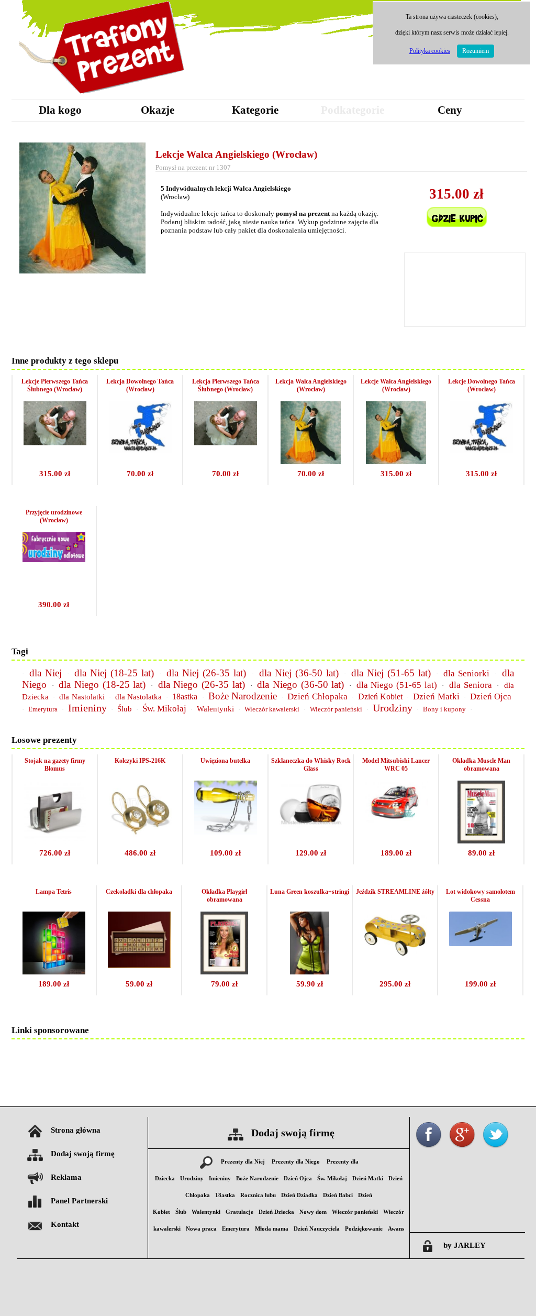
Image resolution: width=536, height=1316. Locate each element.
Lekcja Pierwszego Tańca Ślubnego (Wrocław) (225, 385)
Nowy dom (313, 1212)
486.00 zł (140, 853)
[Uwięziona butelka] (225, 831)
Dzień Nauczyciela (317, 1229)
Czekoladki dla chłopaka (139, 891)
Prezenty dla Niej (243, 1162)
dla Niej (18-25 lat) (114, 672)
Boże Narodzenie (242, 695)
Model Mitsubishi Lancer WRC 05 (396, 764)
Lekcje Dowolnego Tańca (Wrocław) (481, 385)
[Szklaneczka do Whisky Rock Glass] (311, 824)
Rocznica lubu (258, 1195)
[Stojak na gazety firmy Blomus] (55, 840)
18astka (184, 696)
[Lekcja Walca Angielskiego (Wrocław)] (311, 461)
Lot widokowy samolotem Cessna (480, 895)
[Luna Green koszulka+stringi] (309, 971)
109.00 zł (225, 853)
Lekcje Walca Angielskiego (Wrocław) (236, 154)
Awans (396, 1229)
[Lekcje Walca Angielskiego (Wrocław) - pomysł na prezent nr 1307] (82, 270)
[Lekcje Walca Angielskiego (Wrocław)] (396, 461)
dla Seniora (470, 685)
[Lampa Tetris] (54, 971)
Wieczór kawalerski (271, 709)
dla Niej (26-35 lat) (206, 672)
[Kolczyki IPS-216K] (140, 836)
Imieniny (87, 708)
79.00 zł (224, 984)
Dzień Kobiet (380, 696)
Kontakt (65, 1224)
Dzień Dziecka (276, 1212)
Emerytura (43, 709)
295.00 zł (394, 984)
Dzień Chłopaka (317, 696)
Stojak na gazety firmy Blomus (55, 764)
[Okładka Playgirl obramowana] (224, 971)
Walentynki (215, 709)
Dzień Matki (436, 696)
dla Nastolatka (138, 697)
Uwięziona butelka (225, 760)
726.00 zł (54, 853)
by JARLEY (464, 1245)
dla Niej (45, 672)
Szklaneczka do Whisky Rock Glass (311, 764)
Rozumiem (475, 50)
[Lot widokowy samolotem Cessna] (480, 943)
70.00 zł (140, 473)
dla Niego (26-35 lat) (201, 684)
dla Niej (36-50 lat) (299, 672)
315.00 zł (54, 473)
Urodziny (392, 708)
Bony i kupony (444, 709)
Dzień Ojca (490, 696)
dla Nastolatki (81, 697)
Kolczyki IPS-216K (140, 760)
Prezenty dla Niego (296, 1162)
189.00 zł (396, 853)
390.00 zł (53, 604)
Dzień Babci (338, 1195)
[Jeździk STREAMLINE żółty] (395, 953)
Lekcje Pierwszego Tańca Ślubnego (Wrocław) (54, 385)
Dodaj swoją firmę (83, 1153)
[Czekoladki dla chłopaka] (139, 965)
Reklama (66, 1177)
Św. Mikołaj (164, 709)
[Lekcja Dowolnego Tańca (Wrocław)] (140, 449)
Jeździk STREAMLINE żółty (395, 891)
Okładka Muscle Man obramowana (481, 764)
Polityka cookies (429, 50)
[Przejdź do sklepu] (456, 233)
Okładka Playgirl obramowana (224, 895)
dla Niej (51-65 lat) (391, 672)
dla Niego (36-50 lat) (300, 684)
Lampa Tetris (54, 891)
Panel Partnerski (79, 1201)
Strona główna (75, 1130)
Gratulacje (239, 1212)
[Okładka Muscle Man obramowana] (481, 840)
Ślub (124, 709)
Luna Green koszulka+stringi (309, 891)
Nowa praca (201, 1229)
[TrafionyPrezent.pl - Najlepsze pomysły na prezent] (103, 96)
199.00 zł (480, 984)
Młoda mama (271, 1229)
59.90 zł (309, 984)
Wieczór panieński (336, 709)
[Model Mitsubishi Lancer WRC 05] (396, 820)
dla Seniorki (466, 673)
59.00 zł (139, 984)
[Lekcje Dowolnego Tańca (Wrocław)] (481, 449)
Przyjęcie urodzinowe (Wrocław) (54, 516)
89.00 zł (481, 853)
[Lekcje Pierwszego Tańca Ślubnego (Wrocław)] (55, 442)
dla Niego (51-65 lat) (396, 685)
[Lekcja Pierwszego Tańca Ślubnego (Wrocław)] (225, 442)
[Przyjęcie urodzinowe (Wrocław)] (54, 559)
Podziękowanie (364, 1229)
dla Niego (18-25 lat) (102, 684)
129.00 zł (310, 853)
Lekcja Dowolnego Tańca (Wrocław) (140, 385)
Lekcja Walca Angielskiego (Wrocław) (311, 385)
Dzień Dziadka (299, 1195)
